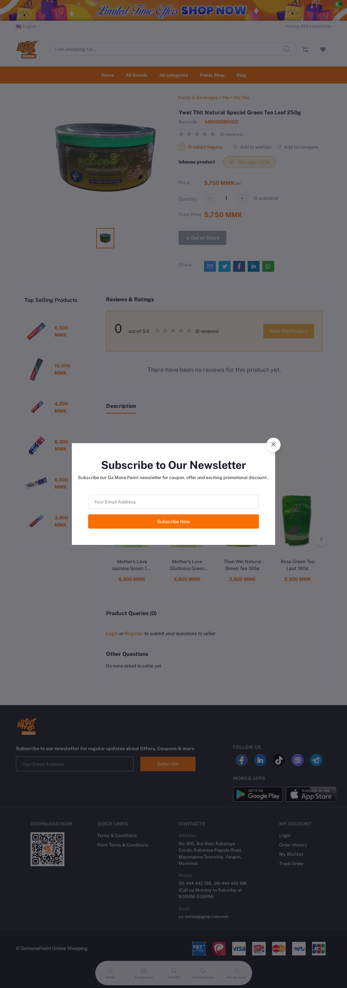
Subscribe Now (173, 521)
